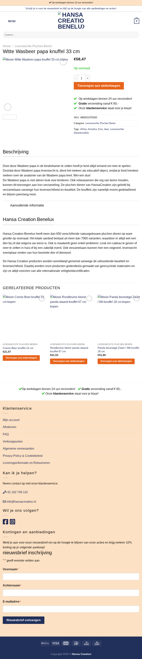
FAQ (6, 434)
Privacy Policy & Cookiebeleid (23, 455)
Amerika (92, 129)
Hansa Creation (81, 654)
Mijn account (11, 420)
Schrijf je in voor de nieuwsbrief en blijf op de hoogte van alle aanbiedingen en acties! (71, 8)
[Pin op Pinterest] (94, 140)
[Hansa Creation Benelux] (71, 21)
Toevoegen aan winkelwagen (98, 85)
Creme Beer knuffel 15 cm (18, 347)
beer (106, 129)
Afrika (83, 129)
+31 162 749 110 (17, 492)
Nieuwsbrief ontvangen (23, 620)
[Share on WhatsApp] (76, 140)
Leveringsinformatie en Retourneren (26, 462)
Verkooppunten (13, 441)
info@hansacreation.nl (21, 501)
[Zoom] (7, 107)
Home (7, 46)
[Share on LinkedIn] (98, 140)
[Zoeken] (135, 35)
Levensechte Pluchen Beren (33, 46)
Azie (100, 129)
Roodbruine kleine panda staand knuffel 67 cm (69, 349)
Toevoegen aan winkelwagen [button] (21, 358)
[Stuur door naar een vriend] (89, 140)
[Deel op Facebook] (80, 140)
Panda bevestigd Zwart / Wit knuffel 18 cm (118, 349)
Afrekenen (9, 427)
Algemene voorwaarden (18, 448)
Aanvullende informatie (27, 205)
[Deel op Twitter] (85, 140)
